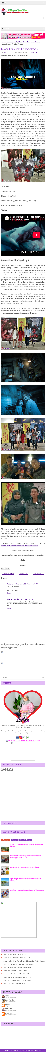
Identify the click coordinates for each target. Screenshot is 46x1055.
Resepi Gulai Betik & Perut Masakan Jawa (17, 967)
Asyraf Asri (10, 584)
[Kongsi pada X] (7, 568)
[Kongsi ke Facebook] (9, 568)
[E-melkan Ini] (2, 568)
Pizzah (7, 996)
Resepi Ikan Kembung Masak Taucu (15, 971)
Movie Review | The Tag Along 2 (19, 49)
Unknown (8, 1013)
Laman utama (23, 574)
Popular (5, 840)
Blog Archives (25, 840)
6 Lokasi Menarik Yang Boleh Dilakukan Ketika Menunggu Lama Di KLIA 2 (26, 856)
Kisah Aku (26, 42)
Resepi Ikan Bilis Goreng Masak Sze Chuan (17, 974)
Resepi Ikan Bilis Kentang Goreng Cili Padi (17, 977)
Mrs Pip (7, 1004)
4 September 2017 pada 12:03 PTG (26, 584)
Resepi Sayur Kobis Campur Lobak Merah (17, 980)
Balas (9, 593)
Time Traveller (9, 1000)
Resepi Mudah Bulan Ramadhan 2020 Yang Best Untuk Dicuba (24, 961)
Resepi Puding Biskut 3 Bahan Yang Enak (16, 958)
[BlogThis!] (4, 568)
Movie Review (35, 42)
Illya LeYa (6, 52)
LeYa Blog (19, 1050)
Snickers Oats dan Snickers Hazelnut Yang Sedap (27, 890)
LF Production (37, 1050)
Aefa (8, 599)
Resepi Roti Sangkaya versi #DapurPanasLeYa (18, 964)
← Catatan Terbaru (8, 574)
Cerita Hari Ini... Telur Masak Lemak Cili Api (24, 867)
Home (4, 42)
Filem (20, 42)
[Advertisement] (23, 796)
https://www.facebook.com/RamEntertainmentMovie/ (19, 546)
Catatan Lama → (38, 574)
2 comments (34, 52)
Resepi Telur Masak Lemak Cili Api (14, 954)
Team (14, 840)
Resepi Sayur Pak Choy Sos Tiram (14, 983)
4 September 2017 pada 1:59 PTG (22, 599)
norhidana (8, 1009)
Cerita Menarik (12, 42)
